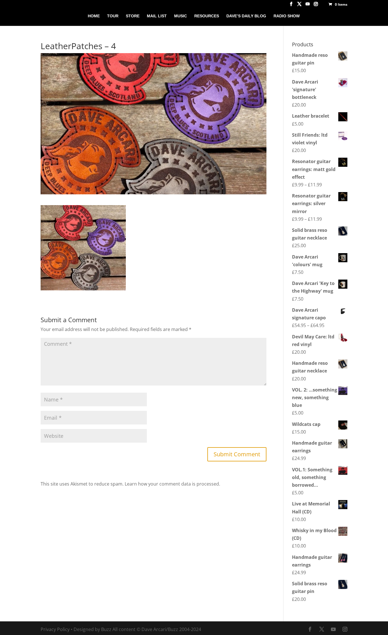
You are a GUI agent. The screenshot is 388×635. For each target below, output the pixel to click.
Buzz (106, 629)
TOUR (112, 16)
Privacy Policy (55, 629)
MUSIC (180, 16)
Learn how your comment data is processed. (172, 484)
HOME (94, 16)
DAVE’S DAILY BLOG (246, 16)
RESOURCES (206, 16)
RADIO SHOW (287, 16)
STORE (132, 16)
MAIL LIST (157, 16)
